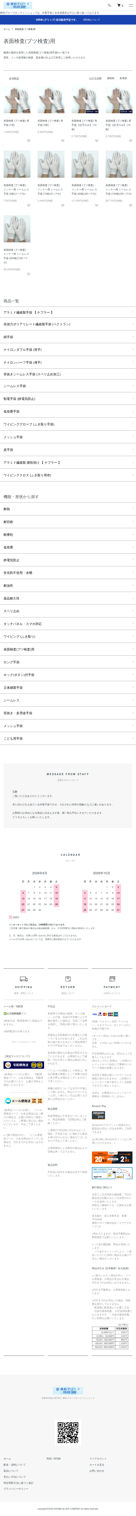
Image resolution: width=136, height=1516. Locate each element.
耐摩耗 (8, 534)
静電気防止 (11, 560)
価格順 (110, 78)
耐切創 (8, 521)
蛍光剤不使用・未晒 (18, 572)
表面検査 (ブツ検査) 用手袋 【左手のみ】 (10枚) (118, 125)
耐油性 (8, 585)
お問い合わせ (96, 1470)
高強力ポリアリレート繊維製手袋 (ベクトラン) (37, 324)
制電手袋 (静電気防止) (19, 398)
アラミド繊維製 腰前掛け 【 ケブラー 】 (32, 462)
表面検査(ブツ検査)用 (25, 28)
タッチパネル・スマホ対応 (23, 623)
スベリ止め (11, 610)
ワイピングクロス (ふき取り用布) (27, 475)
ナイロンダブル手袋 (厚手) (23, 349)
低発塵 (8, 547)
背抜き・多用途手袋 (18, 712)
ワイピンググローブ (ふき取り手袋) (29, 424)
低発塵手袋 (11, 411)
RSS (49, 1458)
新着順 (123, 78)
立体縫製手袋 (13, 687)
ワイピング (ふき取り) (19, 636)
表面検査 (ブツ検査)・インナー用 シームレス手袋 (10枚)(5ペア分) (50, 189)
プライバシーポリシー (16, 1488)
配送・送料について (15, 1464)
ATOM (57, 1458)
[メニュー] (130, 5)
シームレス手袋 (15, 385)
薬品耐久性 (11, 598)
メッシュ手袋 (13, 436)
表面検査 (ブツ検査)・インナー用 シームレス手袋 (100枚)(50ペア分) (119, 189)
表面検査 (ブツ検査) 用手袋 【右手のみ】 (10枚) (84, 125)
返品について (11, 1470)
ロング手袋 (11, 662)
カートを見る (96, 1464)
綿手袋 (8, 336)
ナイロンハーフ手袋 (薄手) (23, 362)
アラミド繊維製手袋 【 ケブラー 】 (29, 312)
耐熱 (7, 508)
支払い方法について (15, 1476)
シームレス (11, 700)
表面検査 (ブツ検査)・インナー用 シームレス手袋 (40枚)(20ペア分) (84, 189)
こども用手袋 (13, 738)
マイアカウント (98, 1458)
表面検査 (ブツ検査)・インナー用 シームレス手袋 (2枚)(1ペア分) (16, 189)
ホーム (7, 28)
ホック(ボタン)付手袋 (19, 674)
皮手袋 (8, 449)
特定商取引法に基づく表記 (18, 1482)
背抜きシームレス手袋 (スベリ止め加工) (32, 374)
